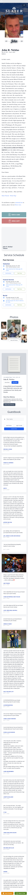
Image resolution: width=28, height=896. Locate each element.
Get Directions (8, 273)
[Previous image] (3, 563)
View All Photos (14, 340)
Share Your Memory (9, 404)
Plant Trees (19, 273)
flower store (18, 205)
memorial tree (19, 202)
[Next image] (25, 563)
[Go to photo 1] (13, 571)
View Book (7, 382)
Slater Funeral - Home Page (9, 195)
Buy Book (15, 382)
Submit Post (14, 428)
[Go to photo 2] (14, 571)
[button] (14, 563)
